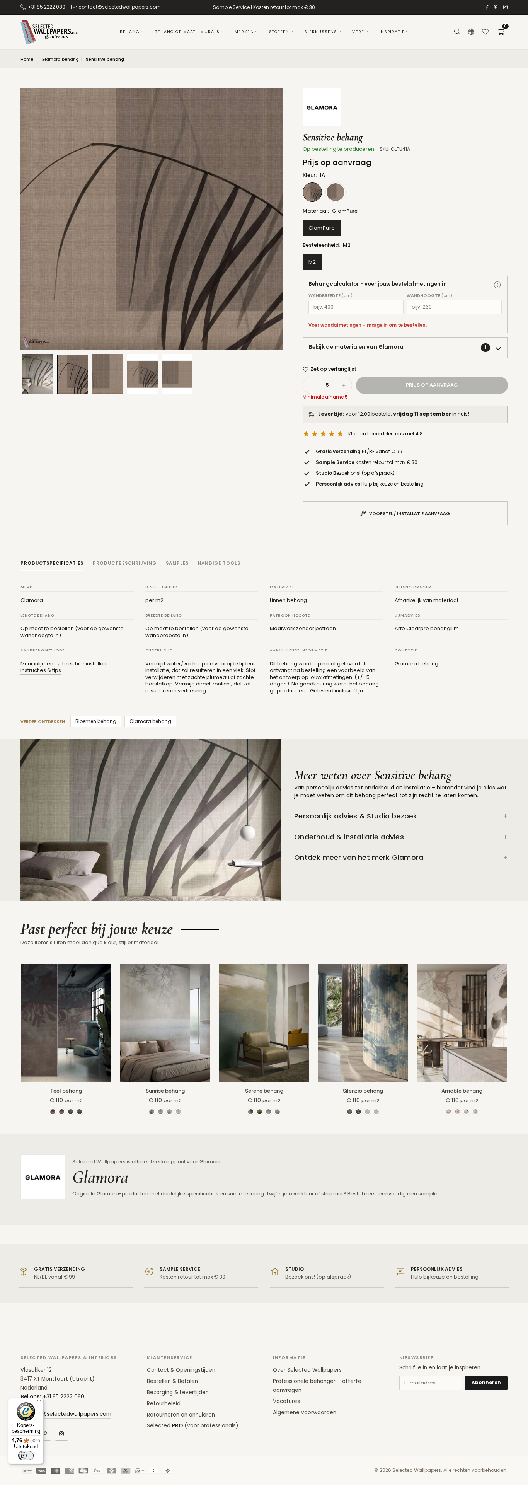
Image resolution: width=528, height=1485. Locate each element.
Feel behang (66, 1091)
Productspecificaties (51, 563)
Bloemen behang (95, 721)
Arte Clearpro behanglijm (427, 628)
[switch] (26, 1455)
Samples (177, 563)
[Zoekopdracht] (457, 32)
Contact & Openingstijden (181, 1370)
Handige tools (219, 563)
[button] (501, 32)
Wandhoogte (429, 295)
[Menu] (39, 1402)
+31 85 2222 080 (46, 6)
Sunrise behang (165, 1091)
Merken (244, 32)
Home (26, 59)
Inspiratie (392, 32)
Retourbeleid (164, 1403)
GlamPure (321, 228)
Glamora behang (60, 59)
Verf (358, 32)
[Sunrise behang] (165, 1022)
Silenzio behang (363, 1091)
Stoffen (279, 32)
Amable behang (461, 1091)
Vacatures (286, 1401)
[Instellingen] (471, 32)
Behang (130, 32)
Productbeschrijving (125, 563)
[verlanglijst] (485, 32)
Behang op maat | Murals (187, 32)
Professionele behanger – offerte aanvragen (317, 1386)
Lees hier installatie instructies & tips (65, 667)
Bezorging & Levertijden (178, 1392)
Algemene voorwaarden (304, 1412)
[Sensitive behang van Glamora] (73, 374)
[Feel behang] (66, 1022)
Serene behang (264, 1091)
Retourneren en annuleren (181, 1415)
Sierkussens (320, 32)
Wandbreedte (330, 295)
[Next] (268, 219)
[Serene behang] (264, 1022)
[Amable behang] (462, 1022)
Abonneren (486, 1382)
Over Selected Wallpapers (307, 1370)
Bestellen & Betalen (172, 1381)
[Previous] (36, 219)
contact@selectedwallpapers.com (119, 6)
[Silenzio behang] (363, 1022)
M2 (312, 262)
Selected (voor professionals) (192, 1425)
